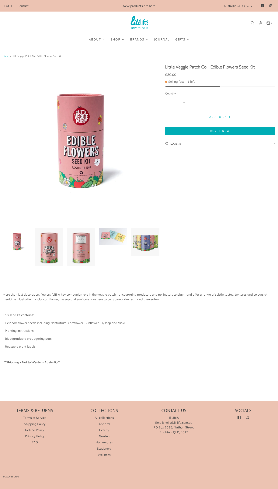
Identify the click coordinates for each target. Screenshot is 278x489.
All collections (104, 418)
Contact (23, 6)
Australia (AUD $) (236, 6)
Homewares (104, 442)
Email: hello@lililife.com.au (173, 422)
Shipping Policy (35, 424)
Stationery (104, 448)
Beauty (104, 430)
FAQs (8, 6)
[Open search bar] (252, 23)
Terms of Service (34, 418)
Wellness (104, 455)
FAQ (35, 442)
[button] (17, 242)
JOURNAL (162, 39)
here (152, 6)
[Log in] (261, 23)
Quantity (170, 93)
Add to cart (220, 117)
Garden (104, 436)
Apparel (104, 424)
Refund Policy (34, 430)
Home (6, 56)
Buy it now (220, 131)
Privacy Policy (35, 436)
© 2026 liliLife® (11, 476)
